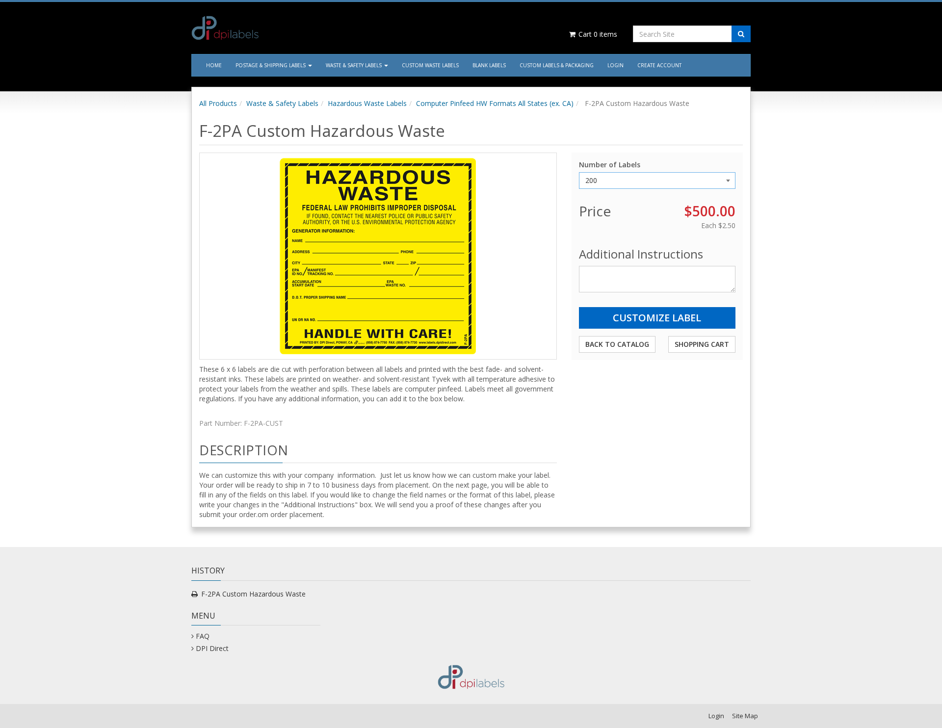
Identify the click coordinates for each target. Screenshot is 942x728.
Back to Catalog (617, 344)
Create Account (659, 65)
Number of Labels (609, 164)
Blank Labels (489, 65)
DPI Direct (212, 648)
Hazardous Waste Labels (367, 103)
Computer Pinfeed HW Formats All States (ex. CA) (495, 103)
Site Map (745, 715)
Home (214, 65)
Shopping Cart (702, 344)
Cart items (596, 34)
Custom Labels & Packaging (557, 65)
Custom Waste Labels (430, 65)
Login (615, 65)
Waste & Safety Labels (354, 65)
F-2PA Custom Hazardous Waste (253, 593)
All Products (218, 103)
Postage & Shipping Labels (271, 65)
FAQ (202, 636)
